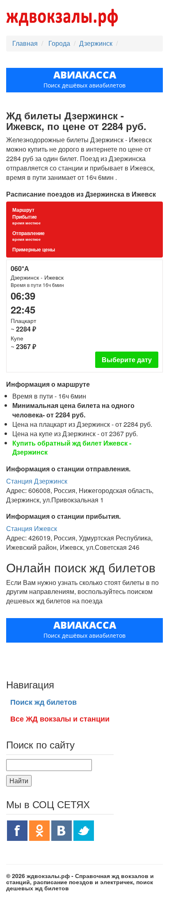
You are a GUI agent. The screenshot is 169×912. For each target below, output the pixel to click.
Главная (25, 43)
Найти (18, 780)
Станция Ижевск (31, 528)
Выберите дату (127, 359)
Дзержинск (95, 43)
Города (60, 43)
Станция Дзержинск (36, 481)
